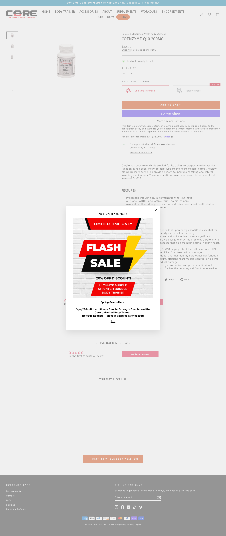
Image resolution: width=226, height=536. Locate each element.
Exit (113, 321)
